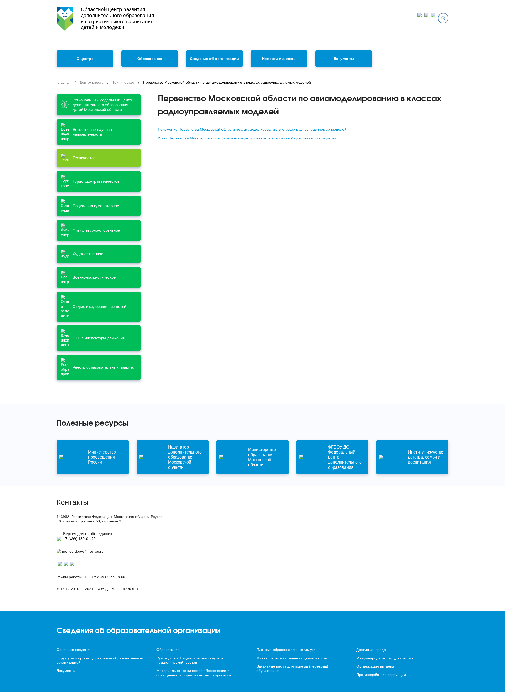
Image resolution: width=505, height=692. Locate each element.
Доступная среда (371, 650)
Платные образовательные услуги (285, 650)
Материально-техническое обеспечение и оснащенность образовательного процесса (193, 673)
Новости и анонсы (279, 59)
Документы (344, 59)
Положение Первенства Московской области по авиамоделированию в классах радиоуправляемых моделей (252, 129)
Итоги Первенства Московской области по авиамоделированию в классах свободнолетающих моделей (247, 138)
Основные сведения (74, 650)
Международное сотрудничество (384, 658)
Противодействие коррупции (381, 675)
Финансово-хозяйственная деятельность (291, 658)
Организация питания (375, 666)
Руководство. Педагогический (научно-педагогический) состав (189, 660)
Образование (168, 650)
